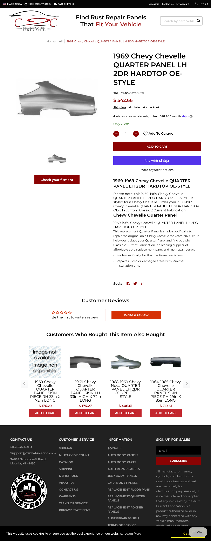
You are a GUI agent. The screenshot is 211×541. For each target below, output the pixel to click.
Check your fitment (57, 180)
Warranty (67, 496)
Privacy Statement (74, 510)
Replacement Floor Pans (129, 489)
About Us (154, 4)
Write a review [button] (136, 315)
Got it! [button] (187, 533)
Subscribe (178, 461)
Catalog (66, 462)
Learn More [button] (132, 533)
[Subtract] (116, 134)
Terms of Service (73, 503)
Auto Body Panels (123, 455)
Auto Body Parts (122, 462)
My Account (182, 4)
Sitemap (65, 448)
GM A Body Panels (123, 483)
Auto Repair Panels (124, 469)
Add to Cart (157, 146)
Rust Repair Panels (123, 518)
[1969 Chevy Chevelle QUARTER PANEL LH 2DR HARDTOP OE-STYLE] (57, 158)
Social (113, 448)
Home (51, 41)
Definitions (68, 476)
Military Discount (74, 455)
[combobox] (181, 21)
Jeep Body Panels (122, 476)
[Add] (136, 134)
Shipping (119, 107)
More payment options (157, 170)
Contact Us (167, 4)
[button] (201, 3)
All (61, 41)
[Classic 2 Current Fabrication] (35, 20)
